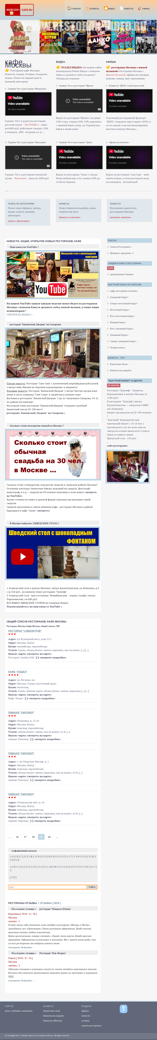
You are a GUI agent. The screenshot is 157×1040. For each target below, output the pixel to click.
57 (25, 836)
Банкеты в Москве (52, 1020)
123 (13, 877)
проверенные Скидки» (122, 274)
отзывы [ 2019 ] (50, 903)
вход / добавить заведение (19, 1010)
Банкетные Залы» (119, 364)
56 (17, 836)
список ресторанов (91, 1025)
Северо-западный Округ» (123, 341)
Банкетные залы (51, 1010)
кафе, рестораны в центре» (124, 290)
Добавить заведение (120, 253)
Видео (109, 8)
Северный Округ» (119, 297)
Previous (4, 38)
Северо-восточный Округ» (124, 303)
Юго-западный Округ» (122, 328)
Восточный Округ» (120, 309)
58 (33, 836)
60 (49, 836)
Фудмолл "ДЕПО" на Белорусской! (126, 85)
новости (85, 1015)
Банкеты (92, 8)
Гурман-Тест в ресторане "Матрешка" (27, 88)
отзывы (85, 1020)
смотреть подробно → (21, 947)
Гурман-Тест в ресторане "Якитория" (27, 142)
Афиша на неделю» (119, 142)
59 (41, 836)
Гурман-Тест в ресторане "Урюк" (76, 142)
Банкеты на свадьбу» (121, 370)
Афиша (144, 8)
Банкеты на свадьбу (53, 1015)
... (10, 836)
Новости (126, 8)
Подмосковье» (117, 347)
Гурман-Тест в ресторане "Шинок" (76, 85)
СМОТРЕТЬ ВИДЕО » (20, 314)
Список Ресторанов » (121, 246)
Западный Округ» (119, 334)
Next (153, 38)
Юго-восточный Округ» (122, 316)
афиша (85, 1010)
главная (74, 8)
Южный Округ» (118, 322)
